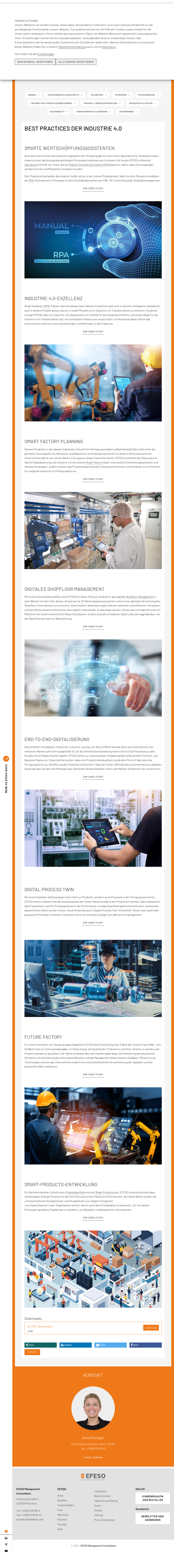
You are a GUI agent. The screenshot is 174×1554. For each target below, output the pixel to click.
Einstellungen (46, 53)
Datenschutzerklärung (71, 46)
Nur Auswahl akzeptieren (35, 61)
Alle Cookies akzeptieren (76, 61)
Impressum (109, 46)
